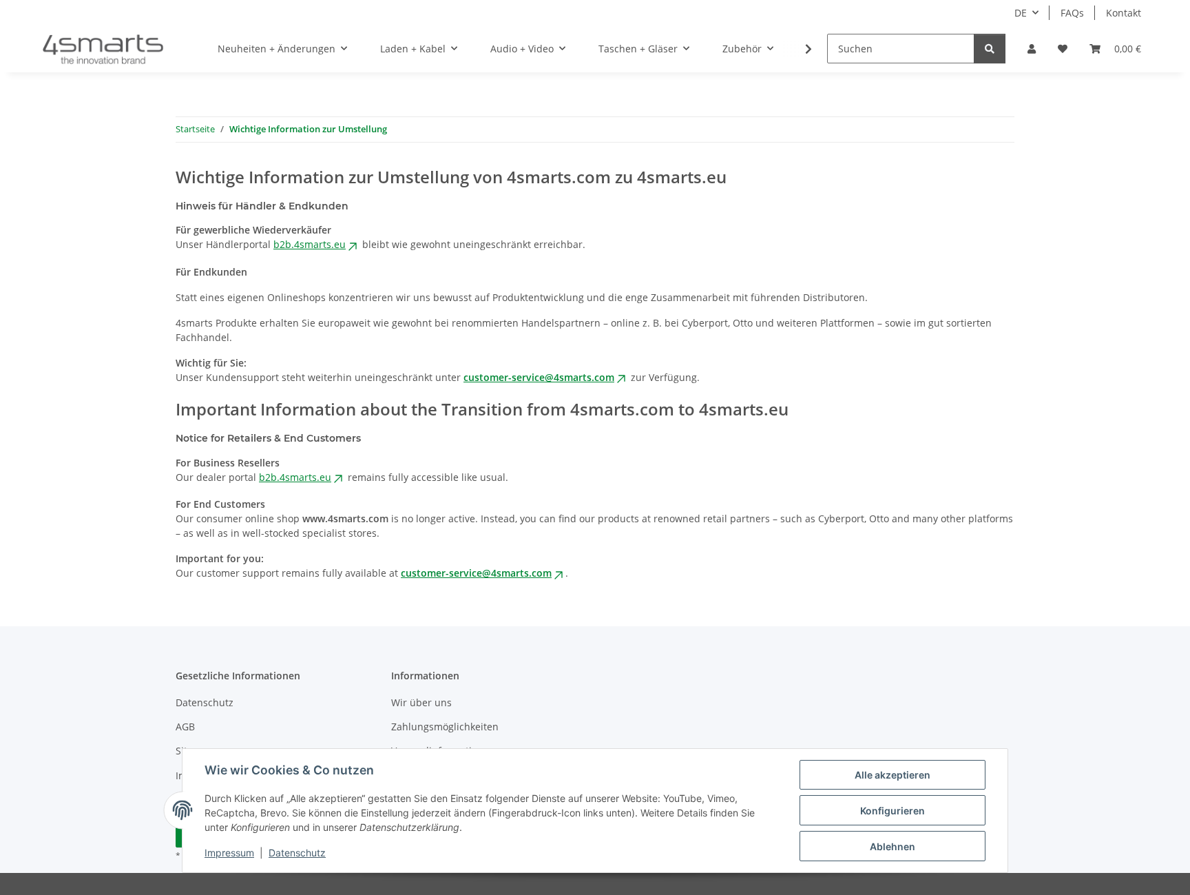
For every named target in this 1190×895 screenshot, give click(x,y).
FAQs (1072, 12)
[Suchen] (989, 48)
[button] (1031, 48)
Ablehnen (892, 846)
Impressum (229, 852)
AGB (185, 726)
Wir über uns (421, 702)
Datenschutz (297, 852)
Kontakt (1123, 12)
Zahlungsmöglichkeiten (445, 726)
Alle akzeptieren (892, 775)
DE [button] (1020, 12)
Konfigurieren (892, 810)
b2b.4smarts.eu (309, 244)
